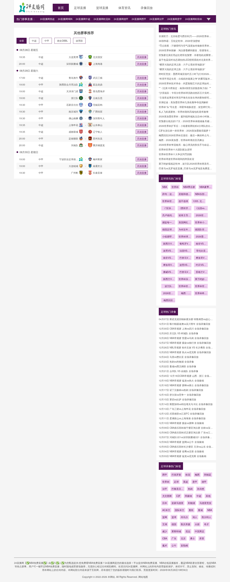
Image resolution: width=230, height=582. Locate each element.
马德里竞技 (205, 503)
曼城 (200, 510)
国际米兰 (179, 510)
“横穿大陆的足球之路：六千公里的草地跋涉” (182, 64)
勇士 (192, 538)
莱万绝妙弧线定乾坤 (201, 279)
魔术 (164, 545)
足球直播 (80, 7)
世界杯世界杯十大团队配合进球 (175, 149)
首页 (61, 7)
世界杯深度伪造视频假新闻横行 (184, 279)
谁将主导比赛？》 (184, 216)
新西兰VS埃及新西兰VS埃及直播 (168, 279)
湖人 (194, 517)
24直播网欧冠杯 (102, 19)
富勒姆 (184, 545)
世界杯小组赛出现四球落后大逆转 (201, 223)
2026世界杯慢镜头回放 (201, 216)
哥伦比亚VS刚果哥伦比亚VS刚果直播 (201, 251)
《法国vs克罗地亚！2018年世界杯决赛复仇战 (201, 208)
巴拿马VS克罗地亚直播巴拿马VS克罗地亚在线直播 (184, 258)
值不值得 (183, 201)
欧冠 (188, 474)
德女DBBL (62, 40)
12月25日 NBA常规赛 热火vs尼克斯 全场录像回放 (185, 352)
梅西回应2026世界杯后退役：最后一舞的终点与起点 (168, 301)
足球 (176, 481)
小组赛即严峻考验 (168, 237)
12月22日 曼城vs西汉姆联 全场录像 (177, 366)
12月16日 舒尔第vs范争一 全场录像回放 (180, 394)
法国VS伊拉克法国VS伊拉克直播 (184, 251)
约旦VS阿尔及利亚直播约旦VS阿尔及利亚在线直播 (201, 265)
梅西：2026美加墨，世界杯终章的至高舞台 (181, 140)
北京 (183, 538)
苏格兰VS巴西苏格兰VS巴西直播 (201, 272)
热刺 (190, 488)
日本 (164, 503)
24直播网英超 (47, 19)
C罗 (178, 496)
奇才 (206, 524)
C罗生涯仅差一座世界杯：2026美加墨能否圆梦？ (185, 130)
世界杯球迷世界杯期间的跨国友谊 (176, 159)
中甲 (46, 40)
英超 (185, 481)
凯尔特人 (206, 517)
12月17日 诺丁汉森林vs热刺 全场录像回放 (181, 390)
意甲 (194, 481)
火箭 (197, 524)
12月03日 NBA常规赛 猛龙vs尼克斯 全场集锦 (182, 456)
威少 (164, 531)
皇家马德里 (177, 503)
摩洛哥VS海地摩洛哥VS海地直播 (168, 265)
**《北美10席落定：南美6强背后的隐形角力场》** (185, 88)
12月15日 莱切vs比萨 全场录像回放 (177, 399)
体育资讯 (124, 7)
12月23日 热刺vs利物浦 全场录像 (176, 361)
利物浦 (191, 503)
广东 (174, 538)
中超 (34, 40)
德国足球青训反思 (168, 230)
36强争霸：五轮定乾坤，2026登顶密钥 (179, 40)
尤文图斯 (167, 496)
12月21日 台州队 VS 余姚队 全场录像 (178, 371)
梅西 (197, 474)
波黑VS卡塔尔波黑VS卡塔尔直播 (184, 265)
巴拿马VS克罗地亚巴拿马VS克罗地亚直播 (184, 272)
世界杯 (175, 187)
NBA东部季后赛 (201, 194)
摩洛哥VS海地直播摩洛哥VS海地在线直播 (201, 258)
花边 (188, 531)
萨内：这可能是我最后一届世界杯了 (168, 194)
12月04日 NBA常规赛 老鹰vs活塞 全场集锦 (181, 451)
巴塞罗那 (176, 474)
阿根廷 (207, 474)
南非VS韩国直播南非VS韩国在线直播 (168, 258)
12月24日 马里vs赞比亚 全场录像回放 (179, 357)
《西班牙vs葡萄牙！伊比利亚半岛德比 (184, 208)
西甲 (164, 474)
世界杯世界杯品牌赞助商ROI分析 (168, 201)
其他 (208, 496)
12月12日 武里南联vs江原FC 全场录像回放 (181, 413)
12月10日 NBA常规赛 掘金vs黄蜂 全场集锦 (181, 423)
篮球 (174, 517)
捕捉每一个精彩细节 (168, 223)
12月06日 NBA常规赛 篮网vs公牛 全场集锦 (181, 442)
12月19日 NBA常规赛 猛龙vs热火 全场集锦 (181, 380)
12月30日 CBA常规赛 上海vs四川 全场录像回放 (184, 328)
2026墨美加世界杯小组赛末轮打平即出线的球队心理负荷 (201, 237)
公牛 (174, 545)
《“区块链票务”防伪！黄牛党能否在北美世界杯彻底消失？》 (168, 208)
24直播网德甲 (121, 19)
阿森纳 (188, 496)
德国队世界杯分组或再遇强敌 (201, 230)
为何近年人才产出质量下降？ (184, 230)
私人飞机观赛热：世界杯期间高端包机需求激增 (183, 111)
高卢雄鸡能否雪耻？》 (168, 216)
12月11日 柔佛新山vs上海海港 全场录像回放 (182, 418)
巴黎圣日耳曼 (177, 489)
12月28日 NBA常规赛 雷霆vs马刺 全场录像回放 (184, 338)
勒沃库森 (185, 524)
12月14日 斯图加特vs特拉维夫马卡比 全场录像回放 (186, 404)
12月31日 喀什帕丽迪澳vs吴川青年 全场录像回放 (184, 323)
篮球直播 (102, 7)
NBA (164, 187)
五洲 (164, 524)
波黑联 (79, 40)
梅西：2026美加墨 (184, 293)
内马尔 (184, 517)
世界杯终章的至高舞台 (201, 293)
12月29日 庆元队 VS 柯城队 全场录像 (178, 333)
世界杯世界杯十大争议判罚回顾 (175, 154)
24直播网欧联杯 (193, 19)
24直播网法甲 (157, 19)
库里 (201, 538)
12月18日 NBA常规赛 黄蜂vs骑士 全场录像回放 (184, 385)
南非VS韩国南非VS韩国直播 (201, 244)
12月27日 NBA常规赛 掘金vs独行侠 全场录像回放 (185, 342)
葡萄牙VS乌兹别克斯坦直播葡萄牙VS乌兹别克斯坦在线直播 (184, 244)
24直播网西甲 (139, 19)
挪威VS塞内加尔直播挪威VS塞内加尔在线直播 (168, 272)
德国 (174, 524)
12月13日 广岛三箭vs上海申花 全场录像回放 (182, 408)
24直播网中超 (83, 19)
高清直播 (141, 57)
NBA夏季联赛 (205, 187)
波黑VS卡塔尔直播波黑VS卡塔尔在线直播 (168, 251)
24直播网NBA (65, 19)
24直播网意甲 (174, 19)
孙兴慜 (200, 488)
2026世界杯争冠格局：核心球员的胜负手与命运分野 (168, 293)
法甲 (164, 488)
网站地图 (143, 576)
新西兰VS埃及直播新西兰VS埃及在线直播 (168, 244)
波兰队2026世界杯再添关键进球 (168, 286)
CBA (164, 538)
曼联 (191, 510)
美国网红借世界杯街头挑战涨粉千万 (184, 223)
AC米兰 (166, 510)
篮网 (164, 517)
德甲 (204, 481)
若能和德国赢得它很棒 (184, 194)
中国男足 (199, 531)
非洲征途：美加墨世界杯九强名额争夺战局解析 (183, 102)
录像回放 (147, 7)
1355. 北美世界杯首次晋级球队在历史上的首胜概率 (198, 201)
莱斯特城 (176, 531)
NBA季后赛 (189, 187)
